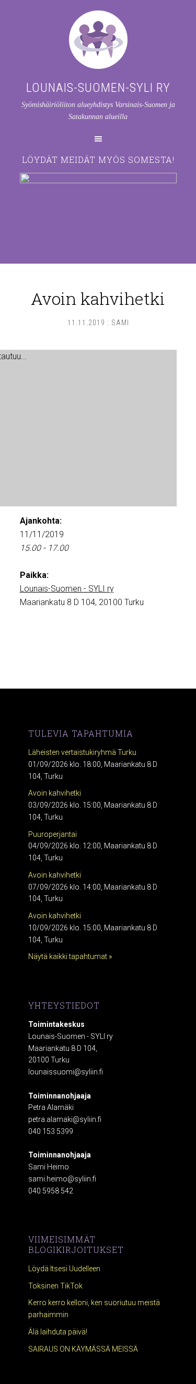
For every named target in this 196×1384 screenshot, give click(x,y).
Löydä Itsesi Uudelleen (64, 1268)
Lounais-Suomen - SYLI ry (67, 589)
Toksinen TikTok (55, 1286)
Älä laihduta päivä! (57, 1332)
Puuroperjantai (52, 834)
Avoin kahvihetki (54, 793)
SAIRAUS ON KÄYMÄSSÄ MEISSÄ (83, 1349)
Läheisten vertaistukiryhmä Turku (82, 752)
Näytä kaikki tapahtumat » (70, 956)
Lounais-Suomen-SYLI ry (98, 87)
